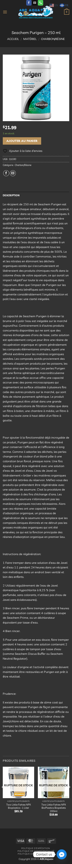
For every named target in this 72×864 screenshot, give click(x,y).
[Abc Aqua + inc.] (35, 12)
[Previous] (3, 794)
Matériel (30, 39)
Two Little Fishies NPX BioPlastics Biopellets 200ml (53, 808)
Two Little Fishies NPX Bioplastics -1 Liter (18, 806)
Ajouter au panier (22, 141)
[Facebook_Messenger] (62, 854)
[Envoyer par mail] (13, 173)
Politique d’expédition (35, 848)
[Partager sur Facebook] (6, 173)
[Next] (69, 794)
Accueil (13, 39)
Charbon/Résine (53, 39)
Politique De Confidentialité (36, 851)
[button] (5, 11)
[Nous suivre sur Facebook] (29, 3)
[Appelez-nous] (40, 3)
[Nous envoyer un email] (34, 3)
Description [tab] (11, 195)
